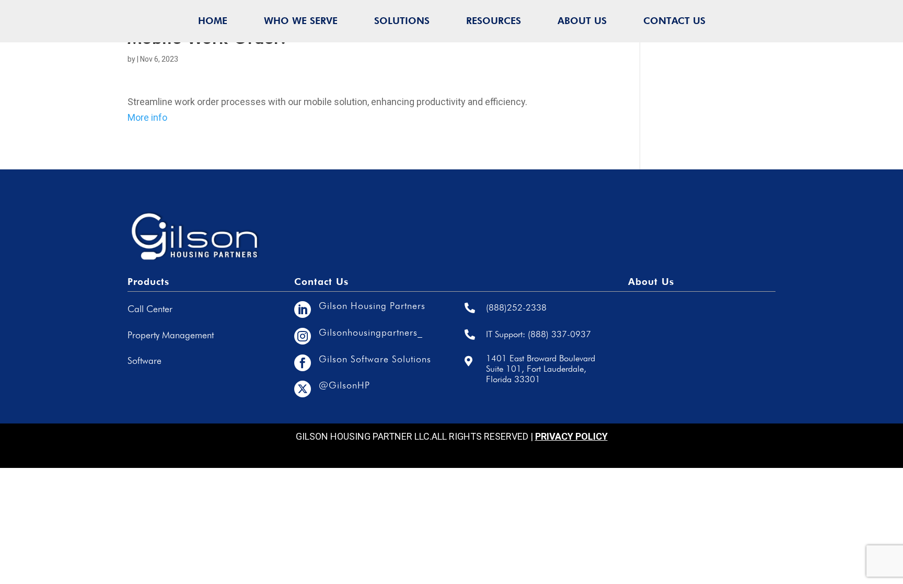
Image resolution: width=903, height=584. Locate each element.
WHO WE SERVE (301, 20)
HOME (212, 20)
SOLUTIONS (402, 20)
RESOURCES (493, 20)
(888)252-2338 (516, 307)
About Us (651, 281)
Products (148, 281)
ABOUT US (582, 20)
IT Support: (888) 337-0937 (538, 334)
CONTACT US (674, 20)
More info (147, 117)
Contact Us (321, 281)
